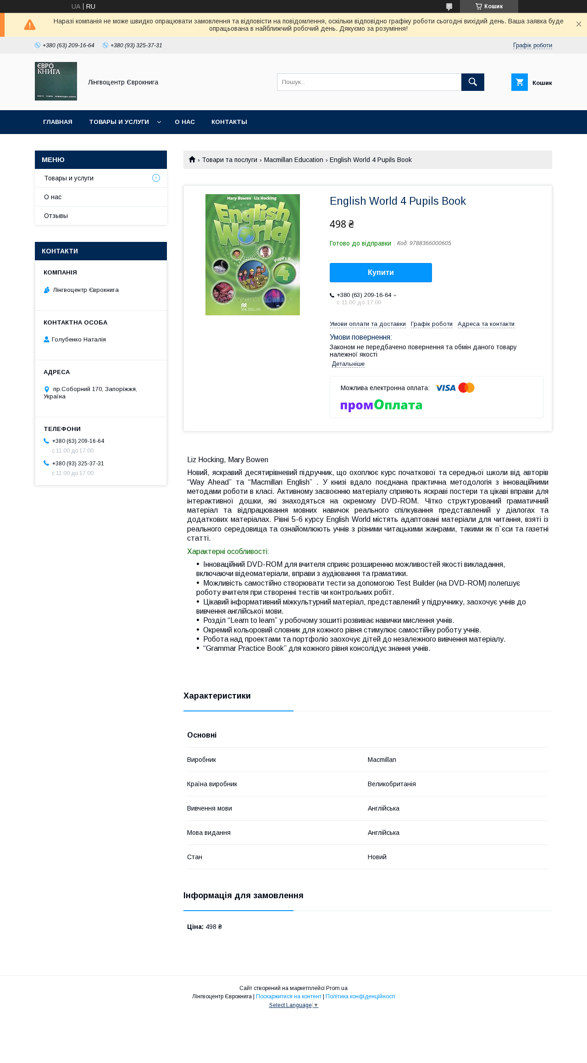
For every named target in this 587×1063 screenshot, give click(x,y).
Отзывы (56, 215)
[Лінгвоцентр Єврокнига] (56, 98)
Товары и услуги (119, 121)
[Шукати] (472, 82)
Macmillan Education (293, 159)
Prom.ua (337, 988)
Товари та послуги (229, 159)
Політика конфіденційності (360, 996)
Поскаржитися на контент (288, 996)
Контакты (229, 121)
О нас (185, 121)
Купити (381, 272)
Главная (57, 121)
